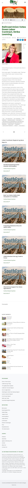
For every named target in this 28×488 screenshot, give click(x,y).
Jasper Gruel (5, 414)
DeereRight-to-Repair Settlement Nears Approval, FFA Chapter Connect (15, 339)
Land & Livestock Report (7, 394)
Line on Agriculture (6, 390)
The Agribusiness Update (7, 385)
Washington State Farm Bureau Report (10, 392)
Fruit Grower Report (6, 396)
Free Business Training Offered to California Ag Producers (16, 323)
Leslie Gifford (5, 418)
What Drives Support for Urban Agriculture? (13, 287)
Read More (6, 171)
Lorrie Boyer (4, 420)
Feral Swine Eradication (9, 317)
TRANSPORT (17, 124)
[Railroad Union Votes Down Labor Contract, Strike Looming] (14, 12)
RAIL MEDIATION (9, 118)
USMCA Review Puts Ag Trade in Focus (13, 257)
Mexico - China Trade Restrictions (11, 345)
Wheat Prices (8, 361)
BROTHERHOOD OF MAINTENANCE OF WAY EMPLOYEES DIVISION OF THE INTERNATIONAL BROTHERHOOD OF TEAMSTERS (13, 123)
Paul (3, 424)
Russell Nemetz (5, 427)
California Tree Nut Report (8, 387)
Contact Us (4, 447)
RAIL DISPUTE (18, 120)
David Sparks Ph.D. (6, 410)
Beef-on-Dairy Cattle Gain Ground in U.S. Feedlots (12, 196)
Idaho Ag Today (5, 398)
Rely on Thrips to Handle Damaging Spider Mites (15, 334)
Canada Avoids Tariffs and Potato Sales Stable (15, 328)
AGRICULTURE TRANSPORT (8, 125)
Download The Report (7, 23)
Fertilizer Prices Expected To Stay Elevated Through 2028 (15, 350)
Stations (4, 436)
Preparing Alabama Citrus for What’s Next (13, 226)
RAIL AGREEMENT (17, 118)
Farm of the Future (6, 381)
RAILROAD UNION (11, 120)
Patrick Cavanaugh (6, 422)
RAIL (3, 118)
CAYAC (3, 443)
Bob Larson (4, 408)
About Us (4, 445)
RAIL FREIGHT (21, 125)
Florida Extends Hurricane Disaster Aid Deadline (11, 165)
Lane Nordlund (5, 416)
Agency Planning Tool (7, 441)
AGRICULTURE (10, 124)
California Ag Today (6, 383)
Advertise (4, 438)
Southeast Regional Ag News (8, 400)
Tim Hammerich (5, 429)
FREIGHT (16, 125)
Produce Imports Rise (10, 356)
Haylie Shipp (5, 64)
